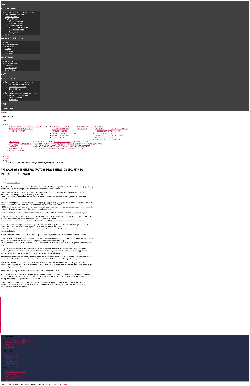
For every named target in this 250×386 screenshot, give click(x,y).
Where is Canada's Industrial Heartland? (19, 12)
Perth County (9, 47)
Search (3, 121)
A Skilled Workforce (16, 23)
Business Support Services (18, 95)
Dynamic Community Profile (15, 15)
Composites (9, 66)
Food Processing (11, 68)
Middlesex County (11, 44)
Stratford (8, 49)
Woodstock (9, 53)
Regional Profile (10, 8)
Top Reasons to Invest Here (15, 342)
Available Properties (12, 38)
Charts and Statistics (80, 142)
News (3, 104)
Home (4, 4)
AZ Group (63, 384)
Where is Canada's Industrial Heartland (19, 340)
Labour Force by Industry (18, 87)
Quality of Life (14, 32)
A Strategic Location (16, 21)
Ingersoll (8, 42)
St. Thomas (9, 51)
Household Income (15, 89)
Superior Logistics (15, 25)
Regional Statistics (62, 142)
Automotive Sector (11, 355)
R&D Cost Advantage (16, 30)
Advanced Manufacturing (14, 63)
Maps (3, 74)
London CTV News (13, 183)
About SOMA (9, 34)
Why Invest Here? (11, 19)
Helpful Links (13, 100)
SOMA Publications (15, 97)
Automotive (9, 61)
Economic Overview (12, 17)
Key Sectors (7, 57)
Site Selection (8, 78)
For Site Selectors (82, 146)
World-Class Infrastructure (18, 27)
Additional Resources (65, 146)
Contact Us (7, 108)
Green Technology (11, 70)
